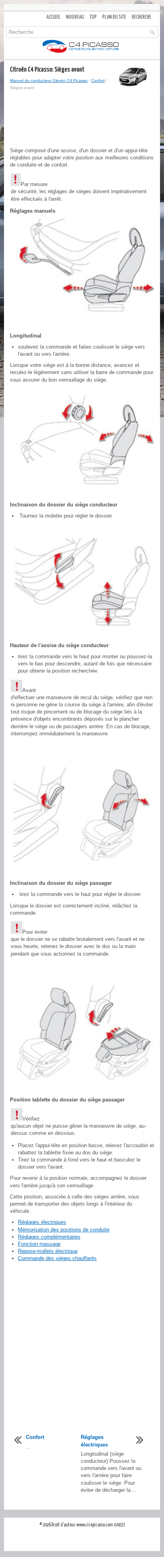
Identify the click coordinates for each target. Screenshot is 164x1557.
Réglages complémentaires (49, 1237)
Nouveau (75, 17)
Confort (98, 80)
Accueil (53, 17)
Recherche (141, 17)
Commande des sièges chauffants (57, 1258)
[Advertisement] (82, 119)
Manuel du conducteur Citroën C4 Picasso (49, 80)
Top (93, 17)
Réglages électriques (42, 1222)
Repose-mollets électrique (48, 1251)
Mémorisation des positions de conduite (63, 1230)
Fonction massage (39, 1244)
